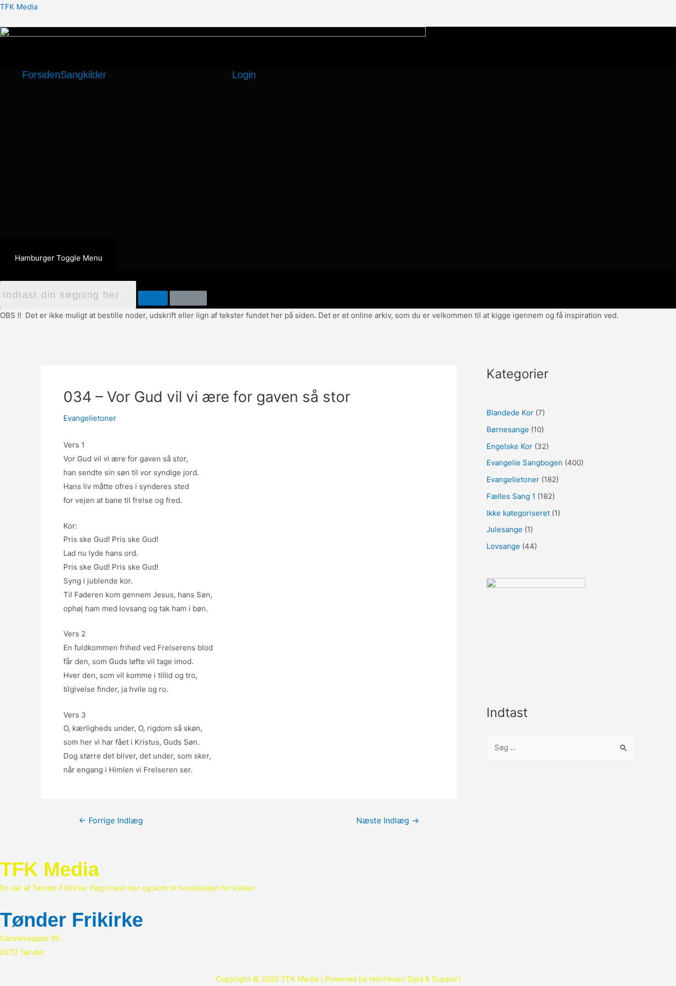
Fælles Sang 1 (510, 496)
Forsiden (41, 74)
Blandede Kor (509, 412)
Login (244, 74)
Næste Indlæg (387, 821)
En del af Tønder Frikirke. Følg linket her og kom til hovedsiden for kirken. (128, 888)
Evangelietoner (89, 418)
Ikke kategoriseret (518, 513)
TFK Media (19, 6)
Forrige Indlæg (111, 821)
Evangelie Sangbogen (524, 462)
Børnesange (507, 429)
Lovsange (503, 546)
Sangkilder (83, 74)
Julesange (504, 529)
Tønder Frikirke (71, 920)
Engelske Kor (509, 446)
